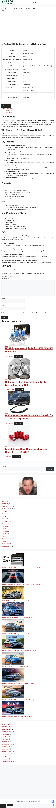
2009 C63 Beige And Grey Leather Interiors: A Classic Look (18, 601)
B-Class (5, 529)
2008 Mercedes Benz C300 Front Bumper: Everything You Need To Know (22, 568)
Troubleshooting (6, 546)
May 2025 (5, 739)
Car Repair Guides (7, 509)
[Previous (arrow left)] (1, 807)
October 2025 (6, 729)
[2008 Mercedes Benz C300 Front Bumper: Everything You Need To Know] (13, 560)
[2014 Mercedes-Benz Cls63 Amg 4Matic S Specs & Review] (13, 675)
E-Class (5, 533)
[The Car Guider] (7, 2)
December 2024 (6, 744)
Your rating (4, 276)
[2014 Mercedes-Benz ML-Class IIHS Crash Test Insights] (13, 708)
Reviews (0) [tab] (8, 112)
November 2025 (6, 726)
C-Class (5, 531)
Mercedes (8, 9)
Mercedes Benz (6, 524)
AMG (3, 501)
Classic (4, 514)
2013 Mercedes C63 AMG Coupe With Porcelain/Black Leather (19, 650)
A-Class (5, 526)
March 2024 (5, 759)
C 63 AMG (5, 504)
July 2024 (5, 756)
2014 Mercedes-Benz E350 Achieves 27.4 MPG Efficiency (18, 700)
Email (3, 305)
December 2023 (6, 761)
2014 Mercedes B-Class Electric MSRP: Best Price (16, 667)
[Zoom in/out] (1, 805)
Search (4, 466)
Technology (5, 543)
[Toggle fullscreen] (4, 805)
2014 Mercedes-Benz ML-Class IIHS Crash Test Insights (17, 716)
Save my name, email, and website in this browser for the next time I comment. (24, 313)
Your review (5, 278)
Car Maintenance (6, 506)
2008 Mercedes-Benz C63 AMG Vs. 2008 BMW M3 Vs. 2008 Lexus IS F (21, 584)
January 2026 (6, 724)
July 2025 (5, 736)
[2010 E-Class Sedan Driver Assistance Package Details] (13, 609)
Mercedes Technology (8, 538)
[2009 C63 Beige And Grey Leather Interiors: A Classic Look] (13, 593)
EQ (3, 516)
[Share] (8, 805)
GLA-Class (5, 521)
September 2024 (7, 751)
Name (3, 298)
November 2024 (6, 746)
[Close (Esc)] (11, 805)
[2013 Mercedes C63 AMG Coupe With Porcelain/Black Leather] (13, 642)
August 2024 (5, 754)
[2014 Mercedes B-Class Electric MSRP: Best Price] (13, 659)
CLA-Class (5, 511)
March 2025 (5, 741)
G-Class (4, 519)
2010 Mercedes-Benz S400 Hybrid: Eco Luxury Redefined (17, 634)
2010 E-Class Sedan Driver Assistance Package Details (17, 617)
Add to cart (6, 106)
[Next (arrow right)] (4, 807)
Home (3, 9)
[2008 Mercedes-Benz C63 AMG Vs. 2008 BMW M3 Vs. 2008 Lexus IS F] (13, 576)
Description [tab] (8, 110)
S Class (5, 536)
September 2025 (7, 731)
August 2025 (5, 734)
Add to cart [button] (18, 356)
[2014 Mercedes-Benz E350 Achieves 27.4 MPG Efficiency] (13, 692)
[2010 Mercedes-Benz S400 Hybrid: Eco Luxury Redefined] (13, 626)
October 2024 (6, 749)
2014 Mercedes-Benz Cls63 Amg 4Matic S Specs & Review (18, 683)
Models (4, 541)
